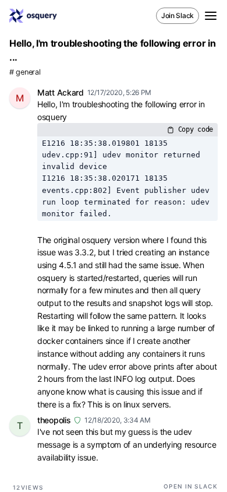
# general (24, 72)
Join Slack (177, 15)
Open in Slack (191, 486)
